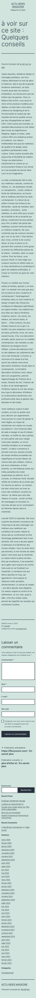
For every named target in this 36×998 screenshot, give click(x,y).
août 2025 (5, 863)
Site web (5, 709)
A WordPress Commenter (11, 827)
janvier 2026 (6, 846)
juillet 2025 (5, 866)
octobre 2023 (7, 933)
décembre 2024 (7, 890)
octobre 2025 (7, 856)
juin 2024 (5, 906)
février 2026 (6, 843)
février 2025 (6, 883)
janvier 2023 (6, 963)
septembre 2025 (8, 860)
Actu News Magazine (14, 984)
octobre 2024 (7, 896)
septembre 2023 (8, 936)
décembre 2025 (7, 850)
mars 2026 (5, 840)
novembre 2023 (7, 930)
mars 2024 (5, 916)
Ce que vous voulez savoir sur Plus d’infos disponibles (15, 808)
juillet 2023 (5, 943)
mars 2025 (5, 880)
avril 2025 (5, 876)
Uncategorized (21, 629)
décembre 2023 (7, 926)
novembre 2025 (7, 853)
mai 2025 (5, 873)
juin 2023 (5, 946)
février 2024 (6, 920)
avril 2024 (5, 913)
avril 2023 (5, 953)
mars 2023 (5, 956)
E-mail (4, 697)
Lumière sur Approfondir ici (12, 804)
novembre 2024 (7, 893)
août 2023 (5, 940)
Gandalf (7, 626)
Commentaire (7, 660)
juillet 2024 (5, 903)
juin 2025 (5, 870)
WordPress (25, 989)
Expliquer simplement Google (13, 801)
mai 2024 (5, 910)
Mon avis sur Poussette (10, 813)
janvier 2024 (6, 923)
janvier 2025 (6, 886)
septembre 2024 (8, 900)
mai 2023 (5, 950)
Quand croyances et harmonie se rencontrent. (14, 816)
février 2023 (6, 960)
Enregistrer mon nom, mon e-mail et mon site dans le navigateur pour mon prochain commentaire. (20, 723)
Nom (4, 684)
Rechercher (6, 786)
